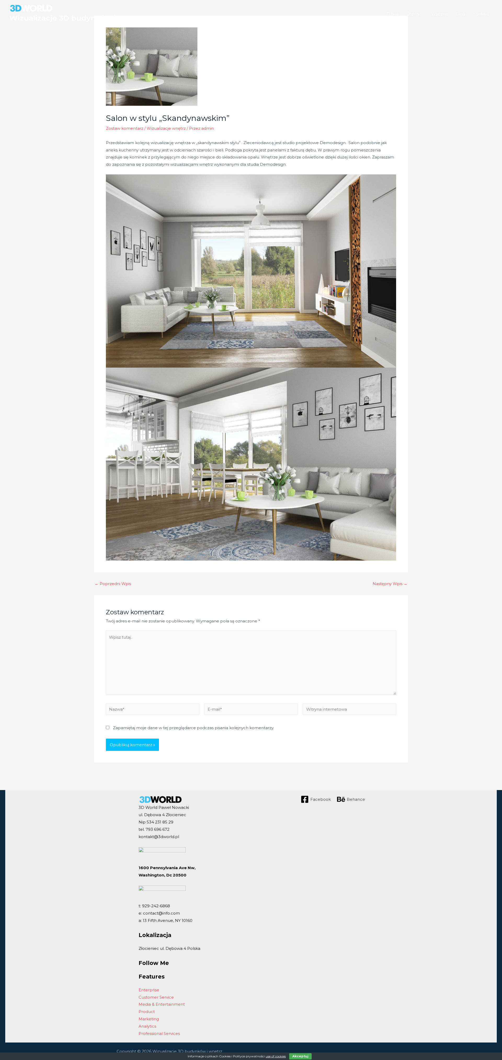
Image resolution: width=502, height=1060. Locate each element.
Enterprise (149, 989)
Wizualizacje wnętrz (166, 128)
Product (147, 1011)
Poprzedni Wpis (113, 584)
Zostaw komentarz (124, 128)
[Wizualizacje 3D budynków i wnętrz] (31, 7)
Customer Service (156, 997)
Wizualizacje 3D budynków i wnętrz (77, 18)
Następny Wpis (390, 584)
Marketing (149, 1018)
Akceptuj (300, 1056)
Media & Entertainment (162, 1004)
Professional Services (159, 1033)
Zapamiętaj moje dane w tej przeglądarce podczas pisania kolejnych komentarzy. (193, 727)
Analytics (147, 1026)
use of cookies (276, 1056)
